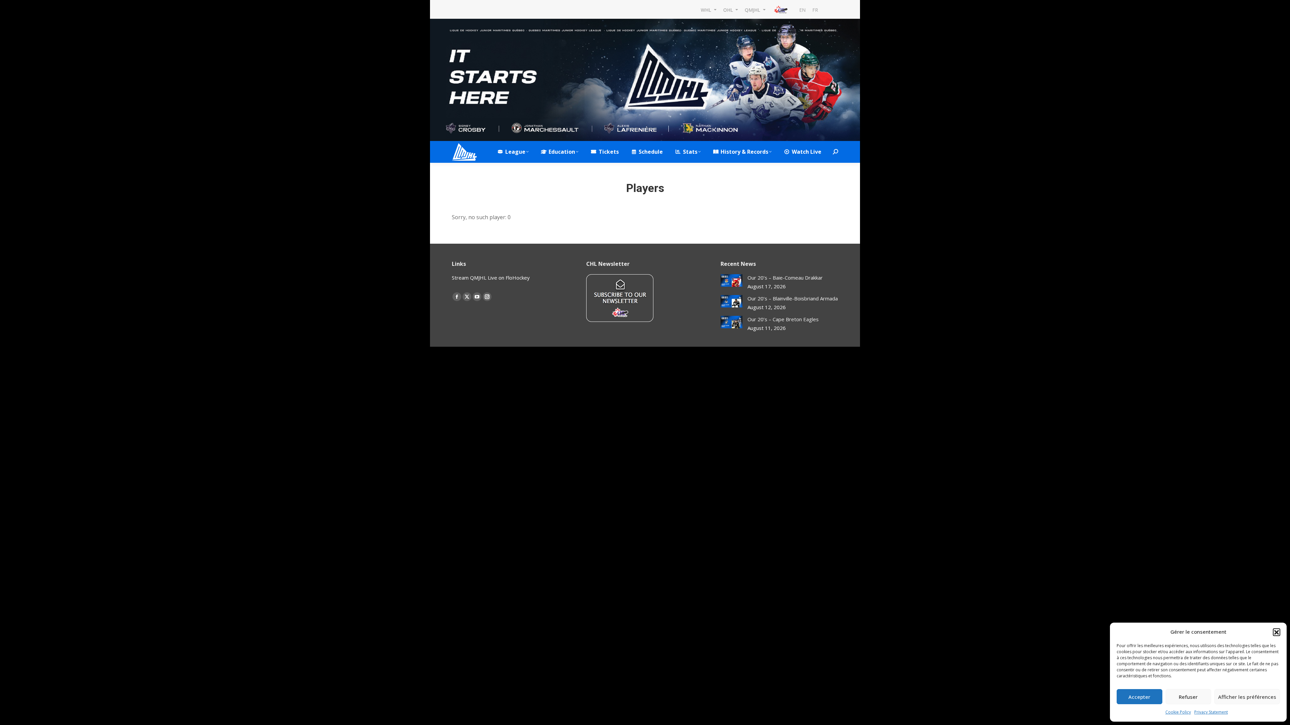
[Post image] (731, 280)
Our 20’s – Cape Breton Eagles (783, 319)
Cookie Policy (1178, 712)
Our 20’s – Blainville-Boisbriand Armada (792, 298)
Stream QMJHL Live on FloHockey (491, 277)
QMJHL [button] (753, 9)
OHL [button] (728, 9)
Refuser (1188, 696)
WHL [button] (707, 9)
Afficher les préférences (1247, 696)
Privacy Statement (1211, 712)
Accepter (1139, 696)
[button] (1276, 632)
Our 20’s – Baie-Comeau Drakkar (785, 277)
